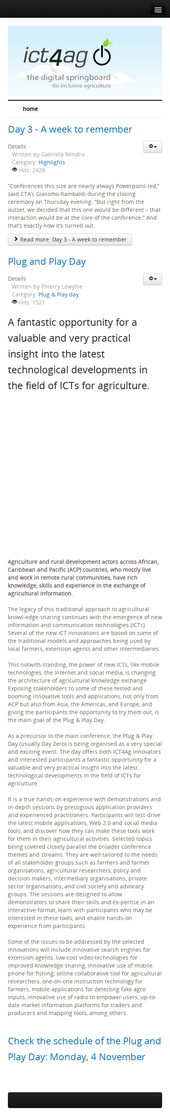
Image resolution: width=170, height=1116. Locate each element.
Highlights (51, 162)
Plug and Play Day (47, 261)
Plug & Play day (58, 294)
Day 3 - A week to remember (70, 128)
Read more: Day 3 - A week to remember (73, 239)
